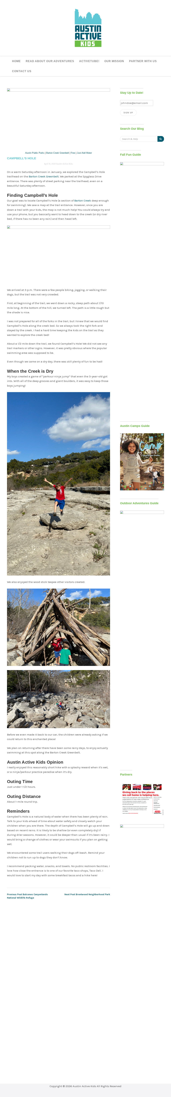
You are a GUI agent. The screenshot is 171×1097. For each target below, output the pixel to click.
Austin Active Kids (64, 164)
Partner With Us (143, 61)
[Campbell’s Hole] (58, 117)
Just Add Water (84, 153)
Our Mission (114, 61)
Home (16, 61)
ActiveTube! (89, 61)
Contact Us (21, 71)
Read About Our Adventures (50, 61)
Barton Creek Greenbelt (57, 153)
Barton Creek (82, 200)
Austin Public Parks (34, 153)
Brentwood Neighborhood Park (87, 894)
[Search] (160, 139)
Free (73, 153)
